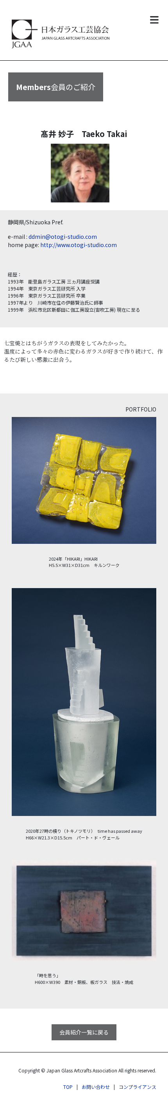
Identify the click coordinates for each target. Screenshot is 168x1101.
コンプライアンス (137, 1086)
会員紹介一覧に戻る (84, 1032)
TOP (68, 1086)
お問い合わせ (96, 1086)
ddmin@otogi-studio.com (63, 236)
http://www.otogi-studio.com (78, 245)
